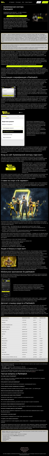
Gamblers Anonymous (7, 438)
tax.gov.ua (33, 371)
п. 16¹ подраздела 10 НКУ (31, 368)
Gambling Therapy (6, 436)
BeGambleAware (6, 439)
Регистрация (45, 2)
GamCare (4, 440)
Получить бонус (16, 16)
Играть (38, 2)
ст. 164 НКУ (22, 366)
